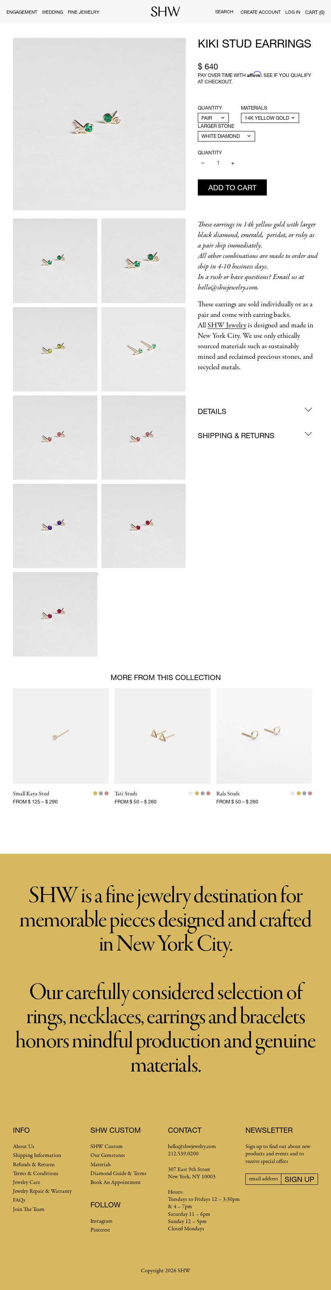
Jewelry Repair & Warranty (42, 1191)
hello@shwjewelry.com (192, 1147)
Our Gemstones (107, 1155)
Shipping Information (37, 1155)
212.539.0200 (183, 1154)
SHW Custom (106, 1147)
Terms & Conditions (36, 1174)
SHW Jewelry (226, 325)
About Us (23, 1147)
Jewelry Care (26, 1182)
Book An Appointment (115, 1182)
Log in (292, 12)
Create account (261, 12)
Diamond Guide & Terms (118, 1174)
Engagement (21, 12)
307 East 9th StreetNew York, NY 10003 (192, 1173)
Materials (254, 108)
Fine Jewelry (83, 12)
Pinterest (100, 1230)
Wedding (52, 12)
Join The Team (28, 1209)
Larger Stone (216, 126)
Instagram (101, 1221)
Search (224, 11)
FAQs (19, 1200)
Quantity (210, 108)
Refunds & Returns (34, 1165)
